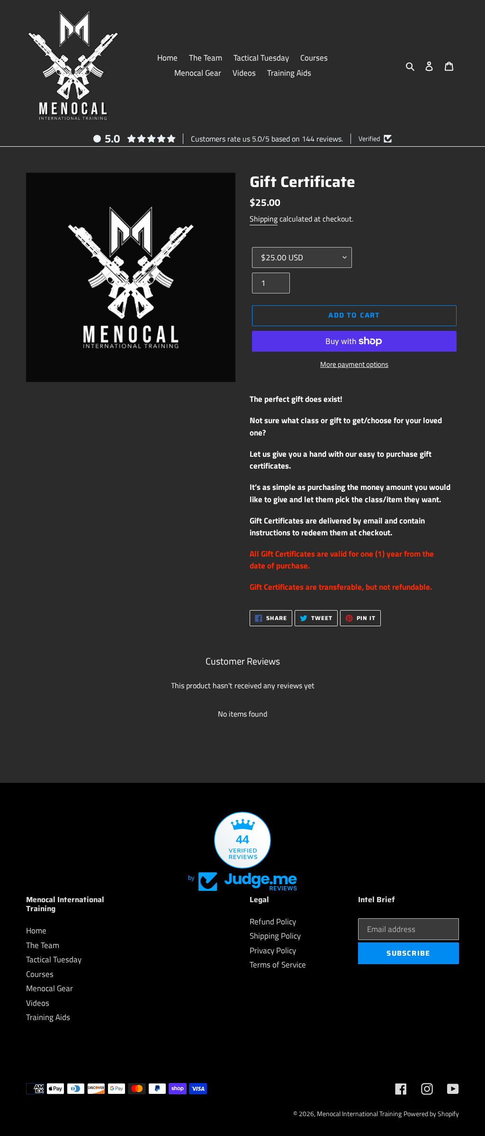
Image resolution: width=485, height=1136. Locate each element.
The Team (42, 945)
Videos (37, 1003)
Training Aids (48, 1017)
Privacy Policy (273, 950)
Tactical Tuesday (53, 959)
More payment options (354, 364)
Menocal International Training (359, 1113)
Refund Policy (273, 921)
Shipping (264, 218)
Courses (40, 974)
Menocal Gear (49, 988)
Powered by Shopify (431, 1113)
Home (36, 930)
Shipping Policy (275, 936)
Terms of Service (278, 964)
